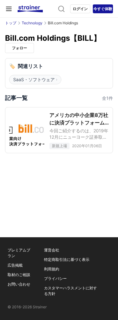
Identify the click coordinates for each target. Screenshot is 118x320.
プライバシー (55, 278)
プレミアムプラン (19, 253)
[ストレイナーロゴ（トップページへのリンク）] (30, 9)
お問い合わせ (19, 284)
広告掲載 (15, 265)
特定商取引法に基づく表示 (66, 259)
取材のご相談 (19, 274)
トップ (10, 23)
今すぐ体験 (102, 8)
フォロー (19, 47)
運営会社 (51, 250)
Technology (32, 23)
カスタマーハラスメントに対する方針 (70, 291)
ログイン (80, 8)
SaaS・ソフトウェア (35, 79)
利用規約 (51, 269)
